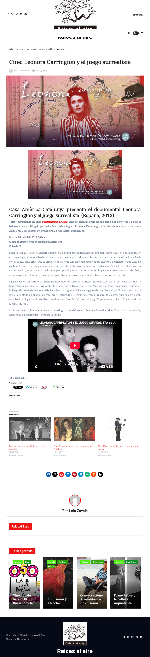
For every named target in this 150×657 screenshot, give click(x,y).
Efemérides (131, 562)
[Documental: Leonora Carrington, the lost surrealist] (30, 429)
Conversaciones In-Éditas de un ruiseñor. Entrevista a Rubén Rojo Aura (91, 605)
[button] (142, 33)
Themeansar (23, 639)
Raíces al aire (75, 651)
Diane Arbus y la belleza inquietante (124, 599)
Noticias (62, 562)
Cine (27, 562)
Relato (51, 566)
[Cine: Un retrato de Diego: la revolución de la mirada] (118, 429)
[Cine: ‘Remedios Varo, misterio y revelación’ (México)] (74, 429)
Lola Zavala (24, 70)
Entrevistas (98, 562)
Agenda (17, 562)
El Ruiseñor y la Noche (57, 601)
